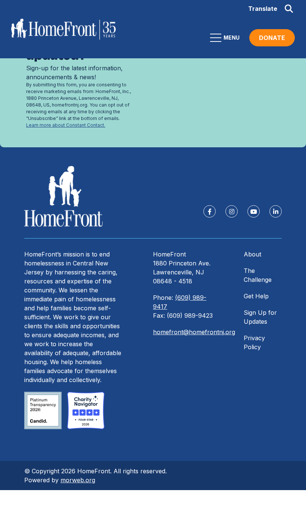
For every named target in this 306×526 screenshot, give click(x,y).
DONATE (272, 37)
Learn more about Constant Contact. (65, 125)
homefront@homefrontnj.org (194, 332)
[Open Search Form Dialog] (289, 9)
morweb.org (77, 480)
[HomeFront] (63, 196)
